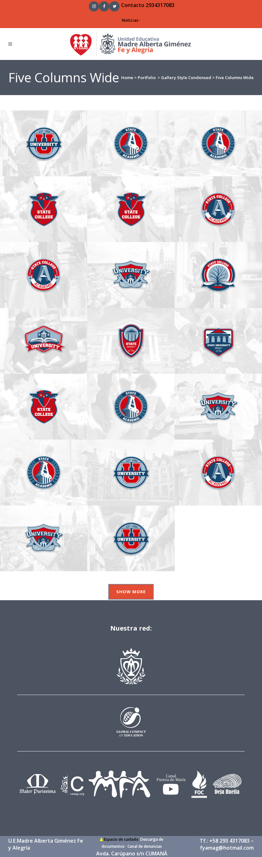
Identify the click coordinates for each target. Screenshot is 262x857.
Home (127, 77)
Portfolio (147, 77)
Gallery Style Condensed (186, 77)
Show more (131, 592)
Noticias (130, 20)
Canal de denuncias (144, 846)
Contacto (132, 5)
